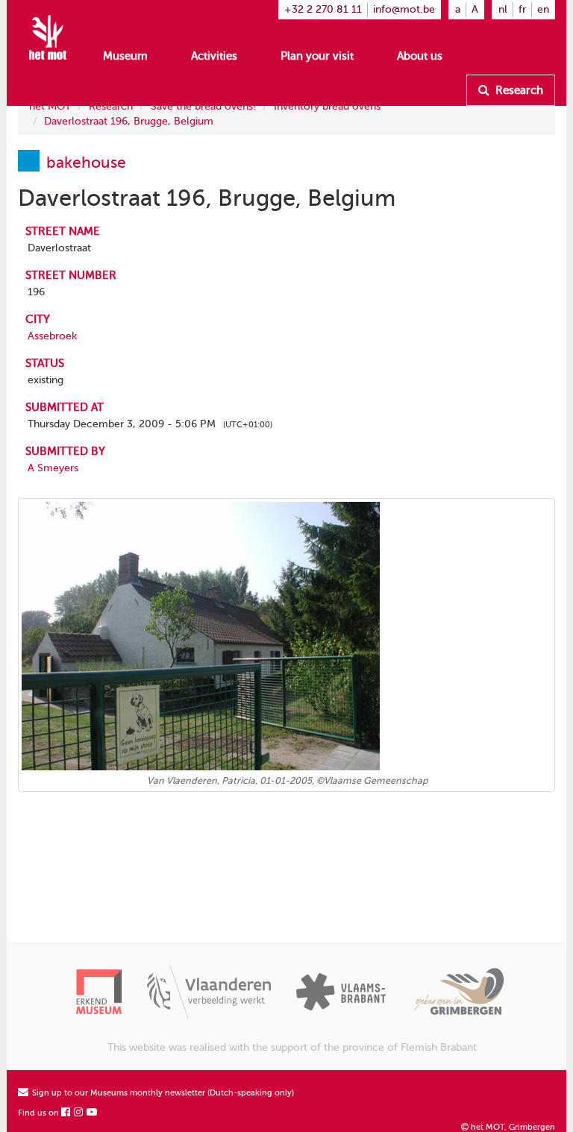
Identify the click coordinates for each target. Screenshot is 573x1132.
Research (517, 90)
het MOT (50, 106)
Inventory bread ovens (327, 106)
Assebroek (52, 336)
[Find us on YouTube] (92, 1113)
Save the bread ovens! (203, 106)
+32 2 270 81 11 (323, 9)
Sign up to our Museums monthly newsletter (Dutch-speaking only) (162, 1093)
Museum (125, 56)
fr (522, 9)
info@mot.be (404, 9)
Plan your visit (317, 56)
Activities (214, 56)
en (543, 9)
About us (419, 56)
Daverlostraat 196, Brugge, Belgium (128, 121)
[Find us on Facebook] (66, 1113)
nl (502, 9)
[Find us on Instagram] (79, 1113)
